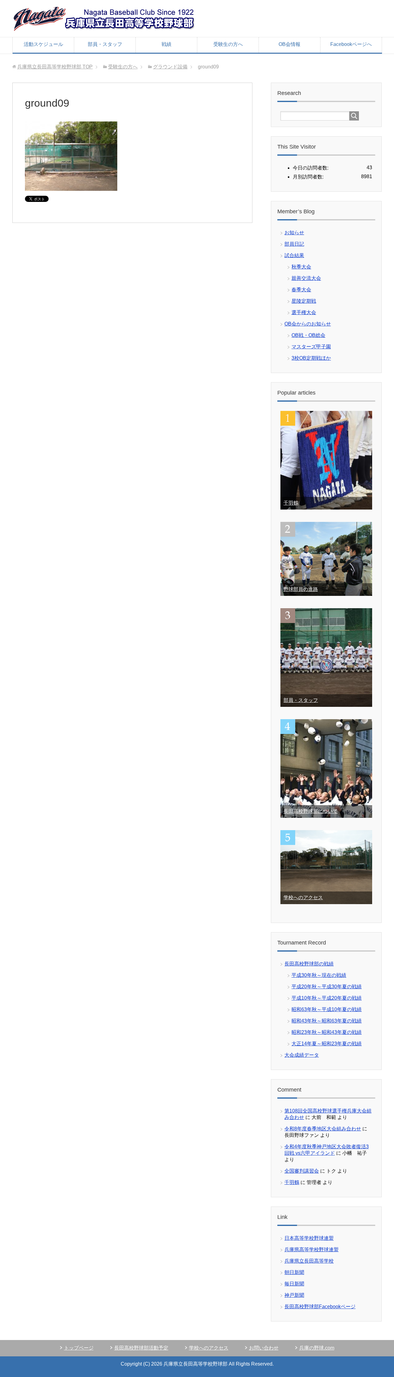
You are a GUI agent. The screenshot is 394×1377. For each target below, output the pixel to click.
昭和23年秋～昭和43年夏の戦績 (326, 1032)
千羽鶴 (290, 503)
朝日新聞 (294, 1272)
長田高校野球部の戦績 (309, 963)
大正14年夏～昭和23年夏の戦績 (326, 1043)
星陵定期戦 (303, 301)
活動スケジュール (43, 44)
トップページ (79, 1347)
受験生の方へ (228, 44)
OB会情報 (289, 44)
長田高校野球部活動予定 (141, 1347)
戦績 (166, 44)
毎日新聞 (294, 1283)
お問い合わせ (264, 1347)
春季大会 (301, 289)
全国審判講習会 (301, 1171)
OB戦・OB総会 (308, 335)
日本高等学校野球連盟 (309, 1238)
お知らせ (294, 232)
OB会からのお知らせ (307, 323)
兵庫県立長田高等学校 (309, 1261)
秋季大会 (301, 266)
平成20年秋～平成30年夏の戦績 (326, 986)
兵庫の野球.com (316, 1347)
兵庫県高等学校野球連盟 (311, 1249)
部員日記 (294, 244)
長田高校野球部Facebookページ (320, 1306)
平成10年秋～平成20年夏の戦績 (326, 998)
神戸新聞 (294, 1295)
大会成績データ (301, 1055)
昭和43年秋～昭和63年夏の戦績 (326, 1020)
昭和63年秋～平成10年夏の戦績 (326, 1009)
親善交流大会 (306, 278)
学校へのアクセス (303, 897)
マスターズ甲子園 (311, 346)
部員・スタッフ (105, 44)
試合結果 (294, 255)
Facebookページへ (351, 44)
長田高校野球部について (310, 811)
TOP (55, 66)
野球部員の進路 (300, 589)
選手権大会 (303, 312)
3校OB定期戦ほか (311, 358)
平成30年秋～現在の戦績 (318, 975)
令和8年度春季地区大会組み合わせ (322, 1128)
